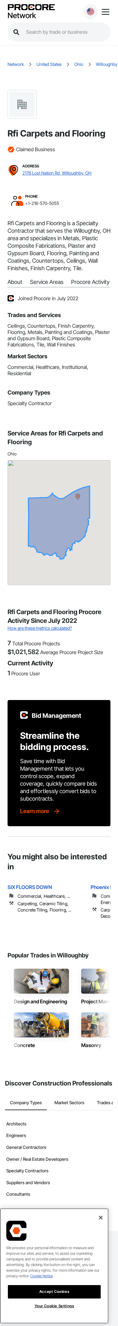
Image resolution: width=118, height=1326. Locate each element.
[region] (54, 1266)
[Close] (101, 1217)
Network (22, 15)
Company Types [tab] (26, 1102)
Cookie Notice (41, 1276)
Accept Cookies (54, 1291)
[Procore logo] (31, 7)
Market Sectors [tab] (69, 1102)
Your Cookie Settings (54, 1306)
